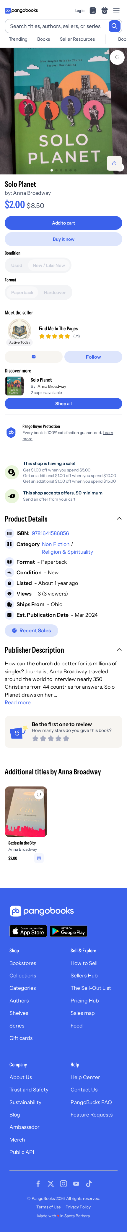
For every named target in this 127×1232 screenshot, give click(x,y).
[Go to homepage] (21, 11)
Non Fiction (56, 544)
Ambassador (24, 1127)
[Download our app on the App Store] (28, 931)
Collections (22, 975)
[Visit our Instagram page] (63, 1183)
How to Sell (84, 963)
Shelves (18, 1013)
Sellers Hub (84, 975)
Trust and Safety (28, 1089)
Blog (14, 1114)
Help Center (85, 1077)
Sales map (83, 1013)
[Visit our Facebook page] (38, 1183)
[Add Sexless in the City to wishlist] (39, 794)
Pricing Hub (85, 1000)
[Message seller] (34, 357)
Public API (21, 1152)
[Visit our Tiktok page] (88, 1183)
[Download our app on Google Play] (68, 931)
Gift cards (20, 1038)
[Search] (115, 26)
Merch (17, 1140)
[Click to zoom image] (63, 111)
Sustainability (25, 1102)
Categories (22, 988)
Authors (19, 1000)
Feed (77, 1025)
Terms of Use (48, 1207)
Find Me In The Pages (58, 328)
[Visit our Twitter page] (50, 1183)
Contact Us (84, 1089)
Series (16, 1025)
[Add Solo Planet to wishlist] (117, 57)
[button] (63, 519)
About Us (20, 1077)
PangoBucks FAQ (91, 1102)
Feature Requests (92, 1114)
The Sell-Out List (91, 988)
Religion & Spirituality (67, 552)
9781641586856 (50, 533)
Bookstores (22, 963)
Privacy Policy (78, 1207)
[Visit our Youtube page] (76, 1183)
